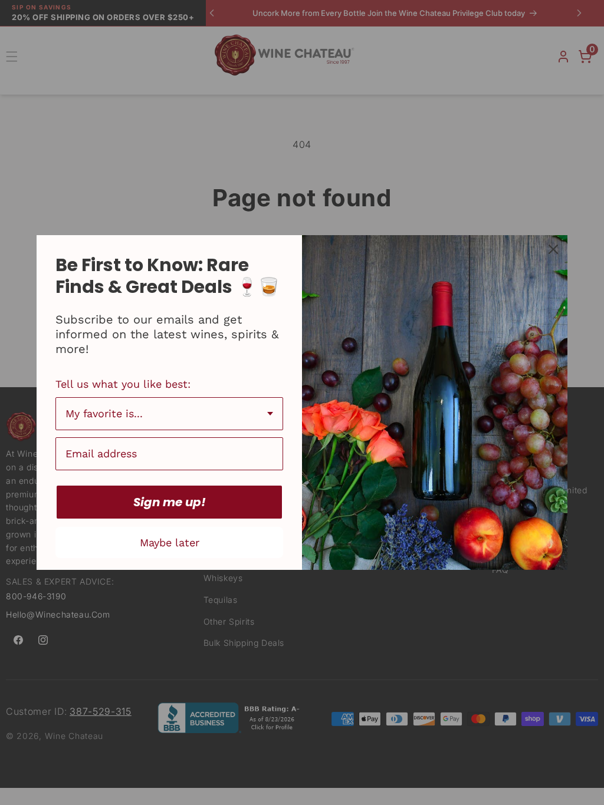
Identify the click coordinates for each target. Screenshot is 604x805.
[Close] (553, 249)
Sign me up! (169, 502)
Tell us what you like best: (123, 384)
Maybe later (169, 542)
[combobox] (169, 413)
